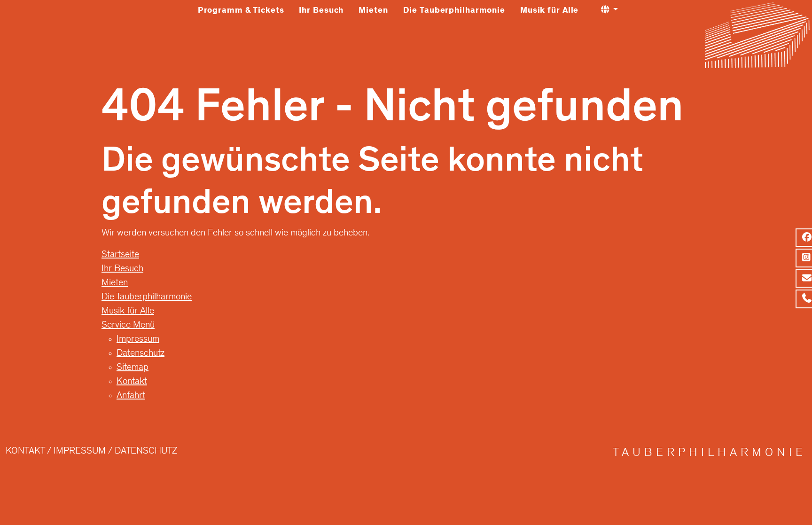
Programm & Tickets (241, 11)
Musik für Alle (549, 11)
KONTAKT (25, 451)
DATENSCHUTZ (146, 451)
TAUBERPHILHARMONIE (709, 453)
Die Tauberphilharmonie (454, 11)
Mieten (373, 11)
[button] (609, 10)
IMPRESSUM (80, 451)
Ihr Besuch (321, 11)
